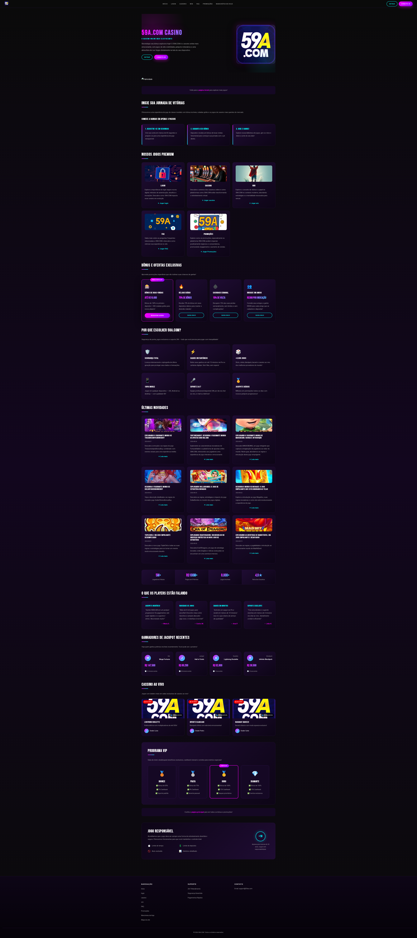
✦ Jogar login (163, 203)
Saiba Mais (191, 315)
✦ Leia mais (163, 456)
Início (165, 4)
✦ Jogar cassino (208, 200)
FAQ (197, 4)
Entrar (392, 4)
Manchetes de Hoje (224, 4)
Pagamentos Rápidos (195, 898)
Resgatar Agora (157, 315)
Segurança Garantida (195, 893)
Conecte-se (405, 4)
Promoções (208, 4)
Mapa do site (145, 920)
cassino (182, 4)
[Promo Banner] (208, 79)
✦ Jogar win (254, 203)
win (191, 4)
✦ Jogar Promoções (208, 252)
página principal (198, 812)
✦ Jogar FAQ (163, 249)
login (173, 4)
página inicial (204, 90)
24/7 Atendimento (194, 889)
